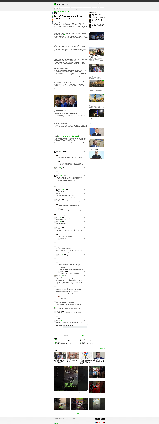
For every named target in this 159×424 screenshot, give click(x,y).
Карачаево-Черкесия (56, 7)
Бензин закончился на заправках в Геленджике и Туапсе (72, 361)
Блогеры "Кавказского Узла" (60, 11)
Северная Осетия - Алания (86, 7)
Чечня (98, 7)
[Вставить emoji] (70, 327)
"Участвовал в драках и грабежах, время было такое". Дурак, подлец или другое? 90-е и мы (98, 25)
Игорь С (61, 320)
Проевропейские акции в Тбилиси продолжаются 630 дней (94, 119)
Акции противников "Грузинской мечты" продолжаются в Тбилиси (96, 89)
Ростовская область (79, 7)
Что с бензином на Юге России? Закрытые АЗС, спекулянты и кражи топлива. (96, 411)
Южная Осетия (101, 7)
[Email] (52, 23)
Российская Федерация (73, 7)
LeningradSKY (61, 275)
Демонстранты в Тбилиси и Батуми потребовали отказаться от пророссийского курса (96, 73)
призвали (60, 58)
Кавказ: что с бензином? (58, 9)
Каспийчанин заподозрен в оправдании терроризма (88, 345)
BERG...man (61, 151)
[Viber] (52, 17)
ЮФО (59, 8)
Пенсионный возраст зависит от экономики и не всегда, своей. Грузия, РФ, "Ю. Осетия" (98, 22)
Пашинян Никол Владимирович (94, 137)
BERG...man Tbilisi (67, 11)
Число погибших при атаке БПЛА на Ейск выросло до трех (89, 340)
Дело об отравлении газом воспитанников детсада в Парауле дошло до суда (66, 346)
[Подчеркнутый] (67, 327)
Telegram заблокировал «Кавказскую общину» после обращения (96, 394)
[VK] (52, 13)
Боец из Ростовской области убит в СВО (86, 343)
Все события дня (102, 348)
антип (60, 167)
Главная (55, 11)
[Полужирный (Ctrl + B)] (63, 327)
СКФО (90, 7)
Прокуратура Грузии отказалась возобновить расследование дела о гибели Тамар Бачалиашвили (96, 56)
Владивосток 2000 (62, 307)
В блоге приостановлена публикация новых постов (98, 15)
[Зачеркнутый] (68, 327)
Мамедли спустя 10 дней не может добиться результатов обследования (98, 361)
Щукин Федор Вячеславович (94, 160)
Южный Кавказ (56, 8)
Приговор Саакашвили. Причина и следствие (98, 17)
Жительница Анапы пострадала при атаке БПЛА (62, 340)
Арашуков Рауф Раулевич (93, 149)
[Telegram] (52, 14)
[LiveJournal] (52, 21)
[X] (52, 18)
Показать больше (79, 413)
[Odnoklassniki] (52, 20)
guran (60, 199)
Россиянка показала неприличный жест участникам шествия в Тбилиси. (77, 411)
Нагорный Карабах (68, 7)
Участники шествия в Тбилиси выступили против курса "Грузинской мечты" (96, 41)
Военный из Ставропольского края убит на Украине (63, 343)
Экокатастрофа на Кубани (101, 9)
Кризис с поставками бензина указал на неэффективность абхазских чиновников (96, 103)
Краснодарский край (62, 7)
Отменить (83, 335)
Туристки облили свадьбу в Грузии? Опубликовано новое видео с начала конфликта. (96, 379)
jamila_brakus (61, 182)
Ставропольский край (94, 7)
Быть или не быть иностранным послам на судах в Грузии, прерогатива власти (98, 27)
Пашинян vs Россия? (79, 9)
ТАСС (65, 34)
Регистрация (66, 335)
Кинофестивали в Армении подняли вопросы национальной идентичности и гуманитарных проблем (86, 362)
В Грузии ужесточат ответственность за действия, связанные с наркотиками (97, 20)
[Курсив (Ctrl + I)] (65, 327)
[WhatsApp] (52, 16)
